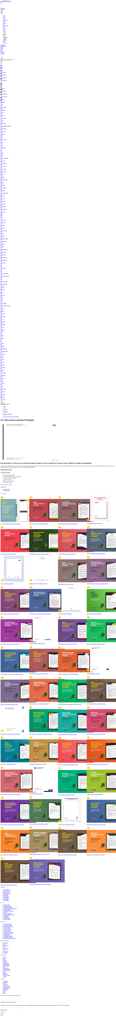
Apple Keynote (6, 970)
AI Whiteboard (6, 915)
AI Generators (6, 889)
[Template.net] (7, 1)
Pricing (4, 983)
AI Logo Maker (6, 904)
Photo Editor (6, 898)
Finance (5, 947)
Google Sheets (6, 964)
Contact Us (5, 984)
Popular (5, 976)
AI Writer (5, 912)
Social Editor (6, 899)
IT (3, 950)
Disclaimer (5, 989)
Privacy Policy (6, 985)
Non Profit (5, 951)
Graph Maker (6, 900)
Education (5, 952)
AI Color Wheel (6, 927)
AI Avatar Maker (6, 931)
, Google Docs (6, 490)
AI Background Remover (8, 932)
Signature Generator (7, 930)
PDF (4, 966)
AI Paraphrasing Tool (7, 933)
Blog (4, 992)
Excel (4, 958)
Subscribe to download (5, 472)
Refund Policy (6, 988)
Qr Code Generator (7, 924)
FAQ (4, 993)
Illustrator (5, 972)
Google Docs (6, 963)
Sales (4, 944)
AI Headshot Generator (8, 926)
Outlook (5, 962)
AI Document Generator (8, 911)
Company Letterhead (7, 414)
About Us (5, 981)
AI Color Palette (6, 928)
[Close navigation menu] (2, 13)
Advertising (5, 945)
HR (4, 946)
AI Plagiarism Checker (8, 936)
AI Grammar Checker (7, 937)
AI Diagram (5, 917)
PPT (4, 959)
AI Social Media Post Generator (10, 908)
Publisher (5, 960)
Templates (5, 409)
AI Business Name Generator (9, 938)
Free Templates (6, 975)
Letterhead (5, 411)
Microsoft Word (6, 489)
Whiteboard (5, 895)
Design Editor (6, 891)
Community (5, 982)
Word (4, 957)
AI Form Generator (7, 913)
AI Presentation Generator (8, 914)
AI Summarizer (6, 934)
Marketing (5, 943)
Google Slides (6, 965)
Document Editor (7, 890)
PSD (4, 971)
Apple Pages (6, 968)
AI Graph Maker (6, 919)
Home (4, 406)
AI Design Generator (7, 907)
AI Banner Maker (7, 909)
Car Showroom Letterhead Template (11, 416)
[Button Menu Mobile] (2, 1)
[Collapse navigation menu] (2, 58)
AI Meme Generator (7, 925)
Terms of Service (6, 987)
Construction (6, 949)
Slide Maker (5, 894)
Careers (4, 990)
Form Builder (6, 896)
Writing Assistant (6, 893)
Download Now (4, 1009)
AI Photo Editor (6, 918)
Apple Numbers (6, 969)
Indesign (5, 974)
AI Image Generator (7, 906)
